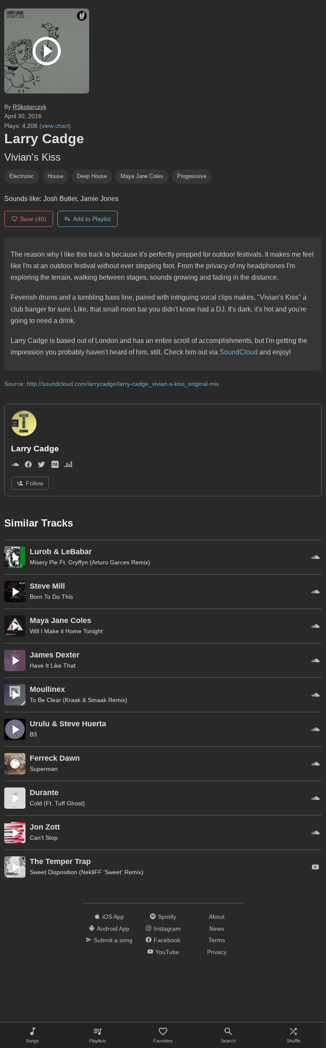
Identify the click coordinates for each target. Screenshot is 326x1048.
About (217, 916)
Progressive (191, 176)
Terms (216, 940)
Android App (113, 928)
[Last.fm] (55, 466)
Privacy (217, 952)
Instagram (167, 928)
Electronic (21, 176)
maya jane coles (142, 176)
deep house (92, 176)
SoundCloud (238, 352)
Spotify (167, 916)
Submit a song (113, 940)
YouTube (167, 952)
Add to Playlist (92, 218)
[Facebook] (28, 466)
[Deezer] (68, 466)
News (216, 928)
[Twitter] (41, 466)
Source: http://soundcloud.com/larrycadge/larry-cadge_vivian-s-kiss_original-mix (111, 383)
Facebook (167, 940)
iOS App (113, 916)
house (55, 176)
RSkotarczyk (29, 106)
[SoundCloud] (15, 466)
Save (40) (33, 218)
